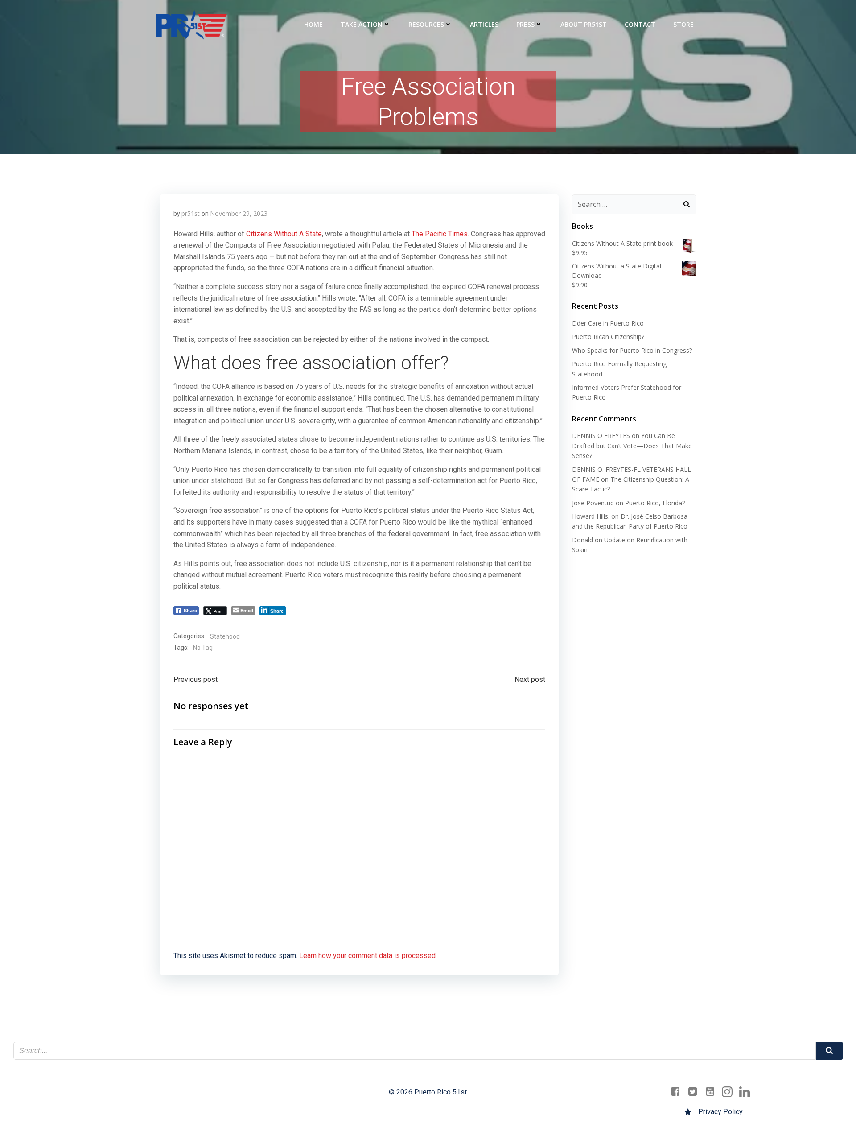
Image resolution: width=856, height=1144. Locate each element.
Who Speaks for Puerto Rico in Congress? (632, 350)
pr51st (190, 213)
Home (313, 24)
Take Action (362, 24)
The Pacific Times (440, 234)
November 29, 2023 (239, 213)
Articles (484, 24)
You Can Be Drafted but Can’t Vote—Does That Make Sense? (632, 445)
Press (525, 24)
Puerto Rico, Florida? (655, 503)
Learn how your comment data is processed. (368, 955)
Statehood (225, 636)
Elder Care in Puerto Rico (608, 323)
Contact (640, 24)
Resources (426, 24)
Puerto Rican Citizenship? (608, 336)
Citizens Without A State (284, 234)
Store (683, 24)
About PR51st (583, 24)
